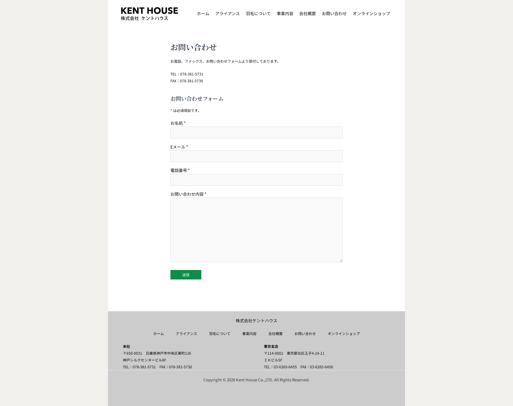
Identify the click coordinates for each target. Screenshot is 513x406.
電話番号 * (180, 170)
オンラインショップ (344, 333)
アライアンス (186, 333)
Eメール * (179, 147)
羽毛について (219, 333)
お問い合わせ (305, 333)
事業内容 (249, 333)
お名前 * (178, 123)
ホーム (158, 333)
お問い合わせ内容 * (188, 194)
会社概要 (275, 333)
